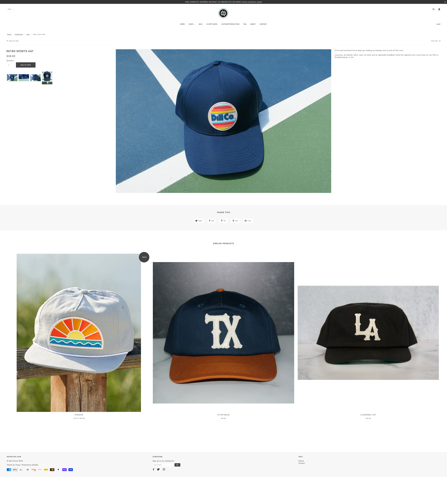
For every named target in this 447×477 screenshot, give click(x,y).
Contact (301, 463)
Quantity (9, 61)
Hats (28, 34)
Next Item (435, 41)
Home (9, 34)
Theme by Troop (13, 465)
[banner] (223, 13)
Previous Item (13, 41)
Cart (439, 24)
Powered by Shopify (30, 465)
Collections (19, 34)
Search (301, 461)
